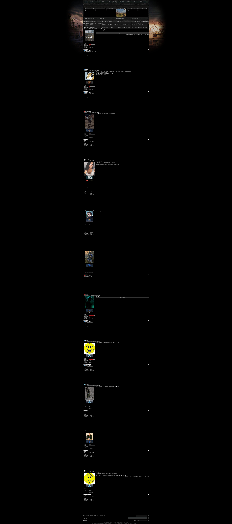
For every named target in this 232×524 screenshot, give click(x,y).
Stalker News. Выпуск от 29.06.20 (138, 24)
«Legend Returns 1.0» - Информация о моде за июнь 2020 (143, 26)
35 (99, 249)
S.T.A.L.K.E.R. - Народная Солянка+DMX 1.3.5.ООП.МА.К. (127, 24)
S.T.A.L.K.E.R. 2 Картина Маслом (107, 21)
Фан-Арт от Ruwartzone (105, 26)
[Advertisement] (122, 60)
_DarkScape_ (98, 211)
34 (99, 210)
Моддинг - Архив (93, 515)
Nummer (97, 113)
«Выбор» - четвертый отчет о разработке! (140, 21)
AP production (121, 522)
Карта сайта (123, 523)
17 (89, 317)
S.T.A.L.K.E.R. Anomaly (89, 24)
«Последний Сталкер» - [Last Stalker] (123, 27)
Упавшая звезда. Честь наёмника (123, 23)
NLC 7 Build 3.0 (120, 21)
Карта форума (128, 523)
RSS (132, 523)
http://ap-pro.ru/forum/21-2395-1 (121, 475)
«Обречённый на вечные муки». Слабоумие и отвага (110, 24)
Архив (87, 515)
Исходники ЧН (99, 515)
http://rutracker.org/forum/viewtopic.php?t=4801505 (104, 73)
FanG (117, 522)
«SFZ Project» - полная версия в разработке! (140, 23)
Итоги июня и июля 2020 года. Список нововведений (110, 23)
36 (99, 295)
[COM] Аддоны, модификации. (122, 26)
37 (99, 341)
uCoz (139, 523)
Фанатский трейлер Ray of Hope (107, 27)
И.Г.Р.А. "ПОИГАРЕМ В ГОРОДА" (91, 21)
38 (99, 385)
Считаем (87, 23)
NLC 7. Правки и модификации (90, 27)
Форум (84, 23)
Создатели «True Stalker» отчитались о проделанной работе (143, 27)
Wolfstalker (110, 522)
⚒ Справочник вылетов (89, 26)
